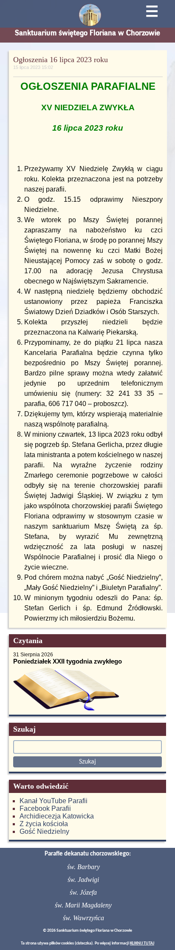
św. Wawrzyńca (83, 917)
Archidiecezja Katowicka (57, 816)
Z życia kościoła (44, 823)
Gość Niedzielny (44, 831)
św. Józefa (83, 892)
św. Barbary (83, 866)
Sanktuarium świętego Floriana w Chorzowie (87, 32)
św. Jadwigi (83, 879)
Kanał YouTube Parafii (54, 800)
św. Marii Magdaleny (83, 905)
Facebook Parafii (45, 808)
